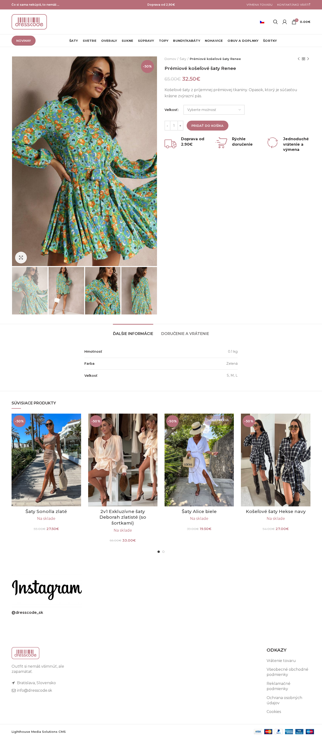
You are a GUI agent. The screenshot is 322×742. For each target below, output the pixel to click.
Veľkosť (171, 110)
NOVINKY (23, 40)
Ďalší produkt (308, 58)
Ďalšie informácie (133, 333)
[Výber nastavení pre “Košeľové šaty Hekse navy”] (307, 421)
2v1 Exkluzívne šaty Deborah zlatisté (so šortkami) (122, 517)
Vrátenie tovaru (281, 660)
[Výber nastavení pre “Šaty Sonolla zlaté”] (77, 421)
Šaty (183, 59)
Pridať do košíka (207, 125)
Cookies (274, 711)
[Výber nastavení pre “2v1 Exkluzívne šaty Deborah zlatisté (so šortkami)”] (154, 421)
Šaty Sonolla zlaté (46, 511)
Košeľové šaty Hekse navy (276, 511)
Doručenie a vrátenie (185, 333)
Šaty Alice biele (199, 511)
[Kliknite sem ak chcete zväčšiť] (21, 257)
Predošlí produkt (298, 58)
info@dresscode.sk (34, 690)
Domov (170, 59)
